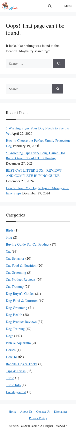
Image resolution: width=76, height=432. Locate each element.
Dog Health (14, 314)
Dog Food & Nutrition (22, 300)
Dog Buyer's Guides (20, 293)
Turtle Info (13, 384)
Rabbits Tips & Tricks (21, 363)
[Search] (59, 63)
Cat (8, 251)
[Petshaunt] (10, 6)
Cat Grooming (16, 272)
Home (12, 411)
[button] (49, 6)
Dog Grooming (16, 307)
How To (11, 356)
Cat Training (15, 286)
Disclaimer (60, 411)
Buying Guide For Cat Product (27, 244)
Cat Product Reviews (20, 279)
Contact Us (43, 411)
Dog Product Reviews (21, 321)
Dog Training (15, 328)
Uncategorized (16, 391)
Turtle (10, 377)
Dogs (9, 335)
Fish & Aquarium (18, 342)
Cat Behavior (15, 258)
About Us (26, 411)
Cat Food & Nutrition (21, 265)
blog (9, 237)
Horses (11, 349)
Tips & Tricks (16, 370)
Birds (9, 230)
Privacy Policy (38, 418)
